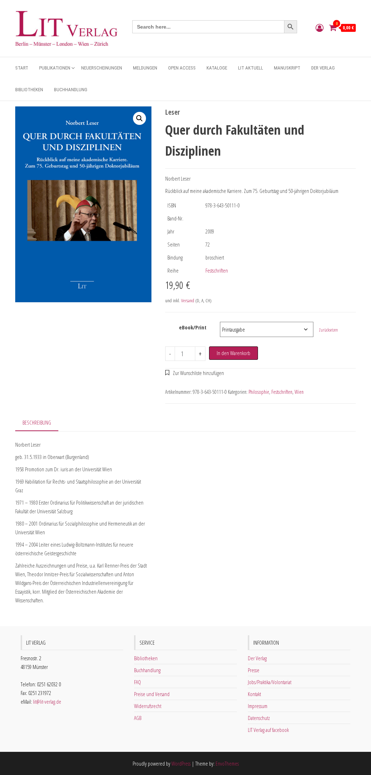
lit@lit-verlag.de (47, 701)
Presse (253, 670)
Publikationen (54, 68)
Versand (187, 300)
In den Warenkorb (233, 353)
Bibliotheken (29, 89)
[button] (139, 118)
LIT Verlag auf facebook (268, 729)
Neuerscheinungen (101, 68)
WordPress (181, 763)
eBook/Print (193, 327)
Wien (299, 391)
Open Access (182, 68)
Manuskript (287, 68)
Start (21, 68)
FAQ (137, 682)
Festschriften (216, 270)
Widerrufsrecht (147, 705)
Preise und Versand (152, 694)
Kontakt (254, 694)
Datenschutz (259, 717)
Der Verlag (323, 68)
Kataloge (217, 68)
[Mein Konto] (320, 27)
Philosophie (259, 391)
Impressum (257, 705)
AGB (137, 717)
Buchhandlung (70, 89)
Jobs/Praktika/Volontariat (269, 682)
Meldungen (145, 68)
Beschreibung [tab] (36, 422)
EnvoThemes (227, 763)
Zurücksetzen (328, 330)
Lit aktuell (250, 68)
